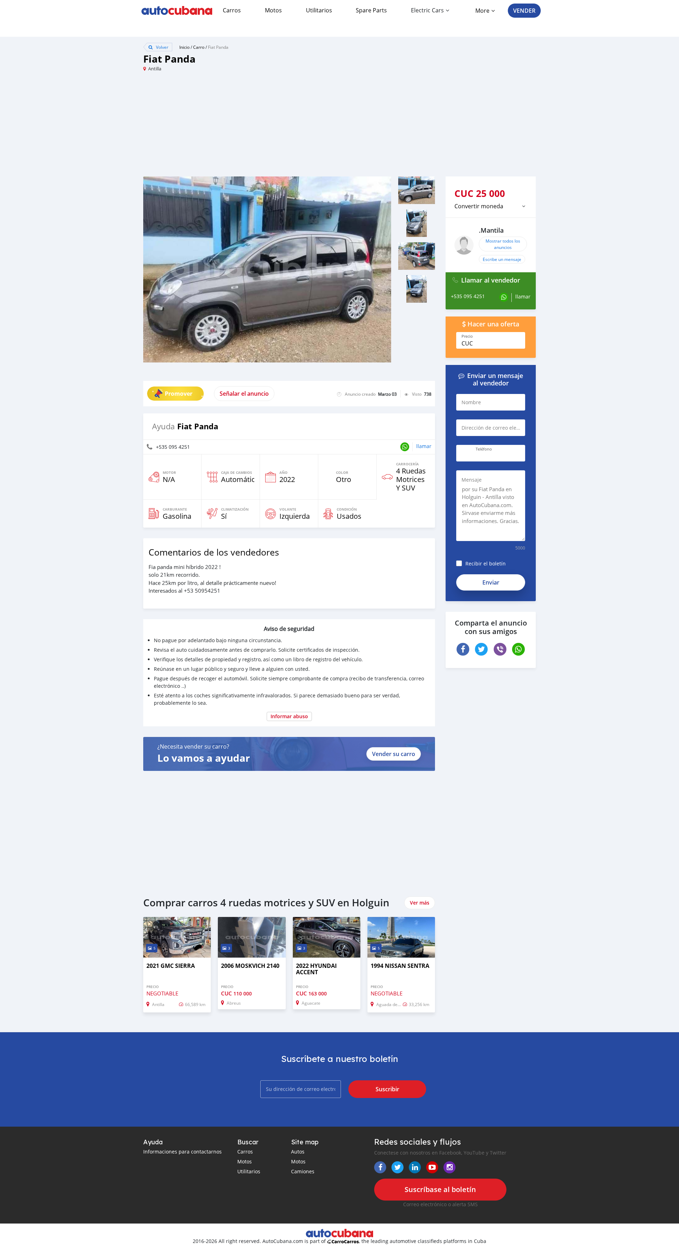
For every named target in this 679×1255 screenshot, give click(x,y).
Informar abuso (289, 716)
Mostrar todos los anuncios (503, 244)
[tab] (490, 206)
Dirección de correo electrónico (496, 427)
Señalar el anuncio (244, 393)
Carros (232, 10)
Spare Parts (371, 10)
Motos (273, 10)
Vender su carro (393, 754)
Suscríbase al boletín (440, 1189)
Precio (467, 336)
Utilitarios (319, 10)
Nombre (471, 402)
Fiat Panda (218, 47)
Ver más (419, 902)
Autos (297, 1151)
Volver (161, 47)
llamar (423, 446)
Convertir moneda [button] (478, 206)
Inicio (184, 47)
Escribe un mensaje (502, 259)
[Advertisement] (241, 126)
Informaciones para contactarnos (182, 1151)
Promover (178, 393)
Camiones (302, 1171)
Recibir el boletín (485, 563)
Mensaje (472, 479)
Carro (198, 47)
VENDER (524, 10)
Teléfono (484, 449)
